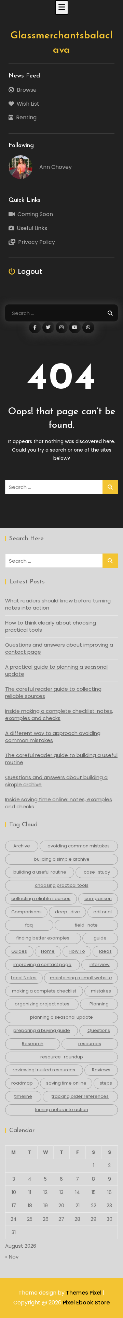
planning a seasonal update (61, 1017)
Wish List (28, 104)
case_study (97, 872)
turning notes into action (61, 1109)
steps (106, 1083)
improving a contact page (42, 964)
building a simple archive (62, 859)
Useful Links (32, 228)
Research (32, 1043)
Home (48, 951)
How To (77, 951)
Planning (99, 1004)
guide (100, 938)
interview (100, 964)
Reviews (101, 1070)
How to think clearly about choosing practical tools (50, 626)
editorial (102, 912)
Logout (30, 271)
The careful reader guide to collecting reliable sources (53, 692)
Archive (21, 846)
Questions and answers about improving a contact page (59, 648)
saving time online (66, 1083)
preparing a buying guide (41, 1030)
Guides (19, 951)
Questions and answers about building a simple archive (56, 781)
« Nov (11, 1256)
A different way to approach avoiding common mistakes (52, 737)
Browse (27, 90)
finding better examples (42, 938)
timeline (23, 1096)
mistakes (101, 991)
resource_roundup (61, 1057)
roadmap (22, 1083)
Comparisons (26, 912)
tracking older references (80, 1096)
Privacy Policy (36, 242)
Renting (26, 117)
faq (29, 925)
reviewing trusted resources (44, 1070)
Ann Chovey (55, 167)
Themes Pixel (83, 1293)
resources (89, 1043)
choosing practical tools (61, 885)
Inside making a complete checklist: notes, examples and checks (59, 714)
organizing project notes (42, 1004)
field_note (86, 925)
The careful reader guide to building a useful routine (61, 759)
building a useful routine (39, 872)
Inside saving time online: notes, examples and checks (58, 803)
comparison (98, 898)
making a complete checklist (44, 991)
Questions (98, 1030)
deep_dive (67, 912)
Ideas (105, 951)
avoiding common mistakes (78, 846)
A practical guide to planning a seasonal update (56, 670)
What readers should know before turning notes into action (58, 604)
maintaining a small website (81, 977)
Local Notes (24, 977)
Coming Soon (35, 214)
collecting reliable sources (40, 898)
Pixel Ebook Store (86, 1302)
